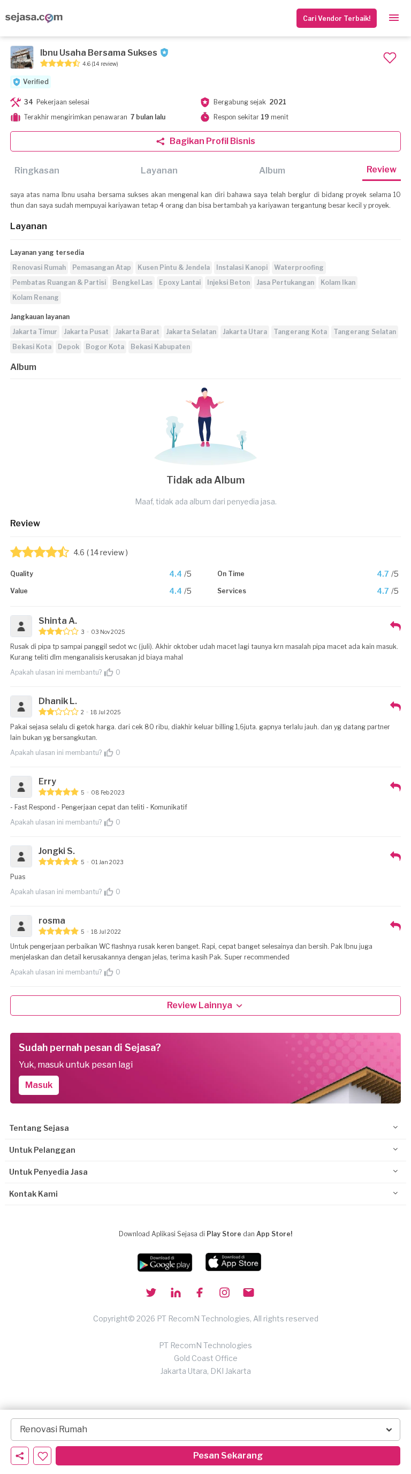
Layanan (159, 170)
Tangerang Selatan (364, 332)
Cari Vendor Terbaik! (336, 18)
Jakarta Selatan (191, 332)
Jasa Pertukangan (285, 282)
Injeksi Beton (228, 282)
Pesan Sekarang (228, 1455)
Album (272, 170)
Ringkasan (36, 170)
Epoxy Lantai (180, 282)
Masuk (38, 1085)
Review (382, 169)
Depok (68, 347)
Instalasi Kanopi (242, 267)
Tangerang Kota (300, 332)
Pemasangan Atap (101, 267)
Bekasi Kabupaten (160, 347)
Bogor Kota (105, 347)
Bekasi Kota (31, 347)
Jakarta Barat (137, 332)
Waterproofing (299, 267)
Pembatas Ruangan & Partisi (59, 282)
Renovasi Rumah (39, 267)
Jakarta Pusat (86, 332)
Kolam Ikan (338, 282)
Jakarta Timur (34, 332)
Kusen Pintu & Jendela (174, 267)
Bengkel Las (132, 282)
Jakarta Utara (245, 332)
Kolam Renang (35, 297)
